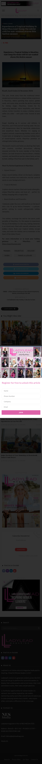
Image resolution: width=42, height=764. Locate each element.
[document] (21, 382)
